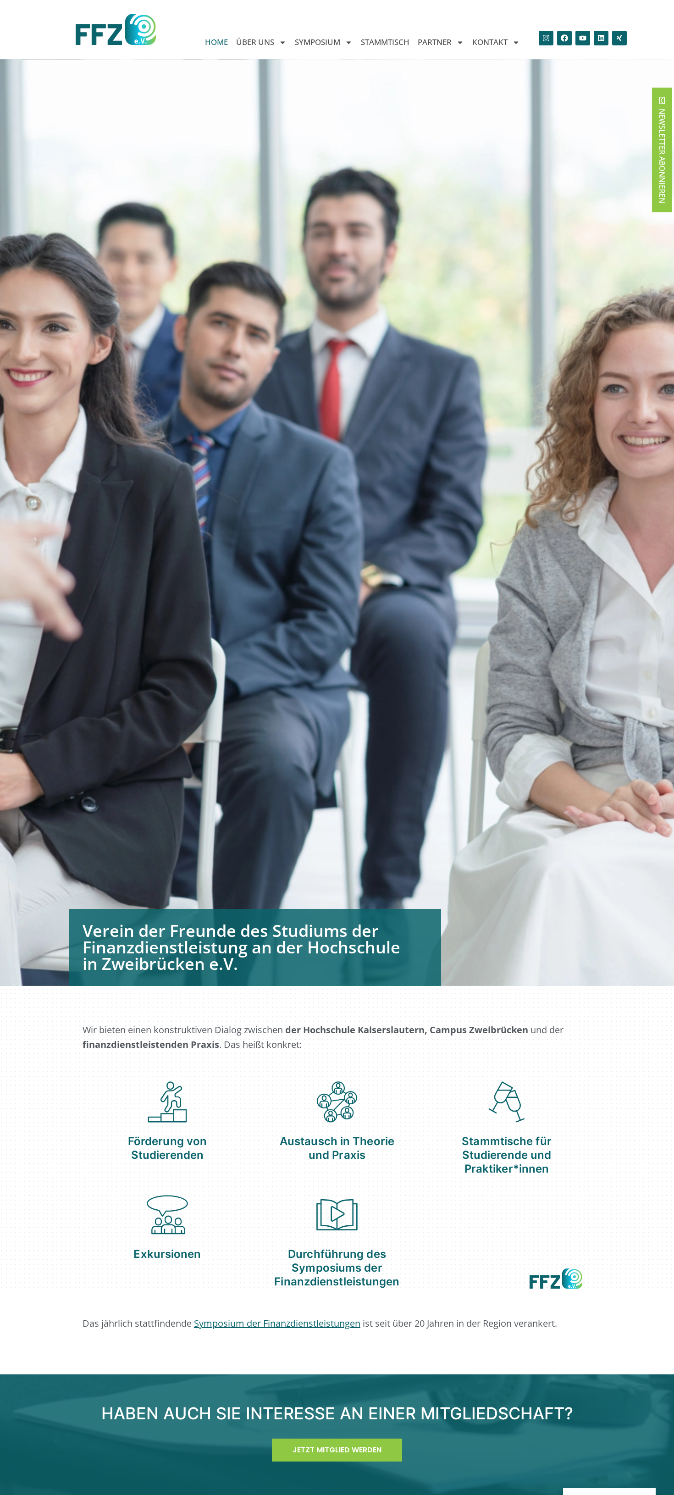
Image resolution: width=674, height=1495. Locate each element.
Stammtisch (385, 42)
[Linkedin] (601, 38)
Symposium (317, 42)
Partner (435, 42)
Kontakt (490, 42)
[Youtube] (582, 38)
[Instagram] (546, 38)
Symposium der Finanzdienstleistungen (277, 1323)
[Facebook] (564, 38)
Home (216, 42)
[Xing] (619, 38)
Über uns (255, 42)
